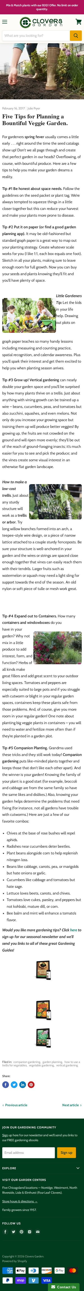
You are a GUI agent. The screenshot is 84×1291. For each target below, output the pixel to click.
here (73, 930)
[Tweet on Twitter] (14, 1084)
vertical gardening (67, 1065)
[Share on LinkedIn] (22, 1084)
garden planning (52, 1062)
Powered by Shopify (14, 1261)
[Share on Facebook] (5, 1084)
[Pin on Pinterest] (31, 1084)
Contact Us (65, 1287)
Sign (5, 1135)
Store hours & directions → (20, 1201)
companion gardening (26, 1062)
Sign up (66, 1152)
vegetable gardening (41, 1065)
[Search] (76, 35)
